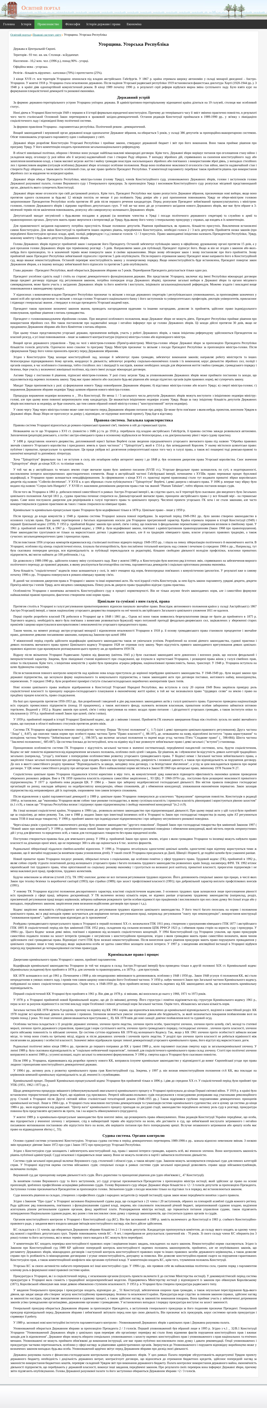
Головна (9, 24)
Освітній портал (20, 34)
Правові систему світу (47, 34)
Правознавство (48, 24)
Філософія (72, 24)
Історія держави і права (103, 24)
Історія (26, 24)
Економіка (134, 24)
